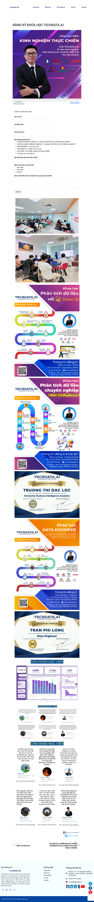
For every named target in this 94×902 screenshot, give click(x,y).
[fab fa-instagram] (14, 889)
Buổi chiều (20, 169)
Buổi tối (19, 172)
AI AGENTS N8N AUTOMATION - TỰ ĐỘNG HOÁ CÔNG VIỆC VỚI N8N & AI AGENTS (43, 142)
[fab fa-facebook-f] (3, 889)
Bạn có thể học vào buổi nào (25, 165)
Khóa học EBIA (74, 103)
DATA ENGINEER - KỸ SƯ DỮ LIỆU (28, 146)
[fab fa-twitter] (6, 889)
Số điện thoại (19, 124)
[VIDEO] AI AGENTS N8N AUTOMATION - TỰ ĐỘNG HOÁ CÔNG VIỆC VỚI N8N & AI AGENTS (46, 144)
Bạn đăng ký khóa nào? (23, 139)
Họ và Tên (18, 117)
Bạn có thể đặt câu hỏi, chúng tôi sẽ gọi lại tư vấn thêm (33, 176)
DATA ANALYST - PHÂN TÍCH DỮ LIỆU (29, 149)
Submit (18, 192)
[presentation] (18, 684)
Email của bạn (20, 132)
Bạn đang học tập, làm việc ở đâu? (26, 157)
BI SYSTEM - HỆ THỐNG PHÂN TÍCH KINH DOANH (33, 151)
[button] (41, 701)
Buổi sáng (20, 167)
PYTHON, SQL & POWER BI (26, 153)
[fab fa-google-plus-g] (10, 889)
